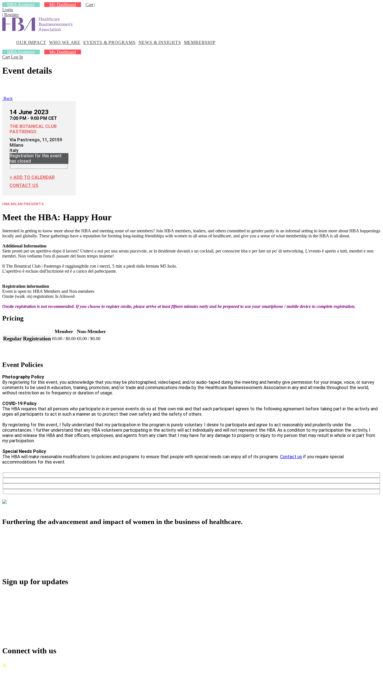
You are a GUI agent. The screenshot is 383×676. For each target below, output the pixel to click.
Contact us (291, 456)
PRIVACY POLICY (55, 671)
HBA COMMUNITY (36, 541)
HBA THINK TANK (36, 548)
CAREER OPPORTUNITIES (45, 554)
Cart (89, 4)
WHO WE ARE (64, 42)
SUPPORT (25, 566)
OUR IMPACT (31, 42)
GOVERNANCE (18, 671)
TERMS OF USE (93, 671)
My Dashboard (62, 4)
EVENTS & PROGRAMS (109, 42)
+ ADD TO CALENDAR (32, 177)
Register (11, 14)
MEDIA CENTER (33, 560)
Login (7, 9)
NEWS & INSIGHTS (160, 42)
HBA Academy (21, 4)
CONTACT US (24, 185)
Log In (17, 57)
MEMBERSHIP (200, 42)
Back (7, 98)
